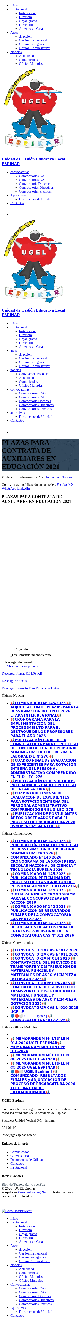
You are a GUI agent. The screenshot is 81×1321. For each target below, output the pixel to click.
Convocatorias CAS (32, 176)
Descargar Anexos (14, 681)
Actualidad (26, 56)
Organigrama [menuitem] (28, 1234)
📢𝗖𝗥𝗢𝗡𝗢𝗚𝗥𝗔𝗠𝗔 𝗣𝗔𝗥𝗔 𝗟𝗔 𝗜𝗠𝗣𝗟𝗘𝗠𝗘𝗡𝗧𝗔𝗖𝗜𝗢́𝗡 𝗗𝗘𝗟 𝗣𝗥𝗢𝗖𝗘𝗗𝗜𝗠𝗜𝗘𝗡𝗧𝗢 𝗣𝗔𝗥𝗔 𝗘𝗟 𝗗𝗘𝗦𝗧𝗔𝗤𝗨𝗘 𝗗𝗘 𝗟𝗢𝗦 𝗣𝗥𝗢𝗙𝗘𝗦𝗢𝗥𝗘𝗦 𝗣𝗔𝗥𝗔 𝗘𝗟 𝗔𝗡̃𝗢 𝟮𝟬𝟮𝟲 (41, 728)
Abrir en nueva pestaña (22, 666)
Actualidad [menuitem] (26, 1269)
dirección (25, 36)
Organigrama (28, 21)
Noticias (16, 52)
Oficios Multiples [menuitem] (31, 1276)
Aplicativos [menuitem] (18, 1308)
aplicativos (17, 412)
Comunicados (28, 60)
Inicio (14, 5)
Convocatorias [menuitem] (20, 1284)
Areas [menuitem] (14, 1245)
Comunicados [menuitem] (28, 1273)
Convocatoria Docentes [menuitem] (35, 1296)
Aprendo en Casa (31, 28)
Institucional (18, 9)
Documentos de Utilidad (35, 199)
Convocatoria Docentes (35, 183)
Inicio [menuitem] (14, 1218)
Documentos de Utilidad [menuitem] (35, 1311)
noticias (15, 370)
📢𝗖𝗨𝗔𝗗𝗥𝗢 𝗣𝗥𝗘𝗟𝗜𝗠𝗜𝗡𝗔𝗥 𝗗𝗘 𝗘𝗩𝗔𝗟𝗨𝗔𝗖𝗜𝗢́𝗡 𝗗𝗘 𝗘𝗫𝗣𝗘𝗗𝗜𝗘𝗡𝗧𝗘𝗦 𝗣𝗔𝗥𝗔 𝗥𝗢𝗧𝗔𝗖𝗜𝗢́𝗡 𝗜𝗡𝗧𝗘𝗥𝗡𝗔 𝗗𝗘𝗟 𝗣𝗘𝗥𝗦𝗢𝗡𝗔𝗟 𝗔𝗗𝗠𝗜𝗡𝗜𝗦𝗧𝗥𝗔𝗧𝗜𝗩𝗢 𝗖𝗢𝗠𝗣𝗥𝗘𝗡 (41, 801)
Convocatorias (20, 1156)
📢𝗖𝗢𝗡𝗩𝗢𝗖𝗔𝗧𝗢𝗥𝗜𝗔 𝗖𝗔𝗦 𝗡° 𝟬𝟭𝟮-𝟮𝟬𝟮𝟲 (44, 950)
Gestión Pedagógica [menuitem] (32, 1257)
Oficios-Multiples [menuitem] (31, 1280)
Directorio (26, 25)
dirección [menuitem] (25, 1249)
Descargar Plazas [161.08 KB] (22, 673)
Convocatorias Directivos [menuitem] (36, 1300)
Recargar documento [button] (18, 662)
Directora (25, 17)
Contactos (17, 203)
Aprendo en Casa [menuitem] (31, 1241)
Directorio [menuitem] (26, 1238)
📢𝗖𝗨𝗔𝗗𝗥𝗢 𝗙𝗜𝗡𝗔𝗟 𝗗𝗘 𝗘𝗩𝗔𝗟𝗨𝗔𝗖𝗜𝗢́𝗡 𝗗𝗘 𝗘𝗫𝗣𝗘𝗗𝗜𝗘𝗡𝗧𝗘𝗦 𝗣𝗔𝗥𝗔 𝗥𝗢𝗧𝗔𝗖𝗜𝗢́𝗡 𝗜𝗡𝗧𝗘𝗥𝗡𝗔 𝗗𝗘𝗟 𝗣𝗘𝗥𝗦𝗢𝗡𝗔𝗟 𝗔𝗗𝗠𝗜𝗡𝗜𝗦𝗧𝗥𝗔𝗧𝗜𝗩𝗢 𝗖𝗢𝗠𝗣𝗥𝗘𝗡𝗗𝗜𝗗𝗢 (43, 769)
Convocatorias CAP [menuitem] (32, 1292)
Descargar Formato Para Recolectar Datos (30, 688)
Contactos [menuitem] (17, 1315)
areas (13, 350)
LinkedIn (23, 488)
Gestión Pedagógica (32, 44)
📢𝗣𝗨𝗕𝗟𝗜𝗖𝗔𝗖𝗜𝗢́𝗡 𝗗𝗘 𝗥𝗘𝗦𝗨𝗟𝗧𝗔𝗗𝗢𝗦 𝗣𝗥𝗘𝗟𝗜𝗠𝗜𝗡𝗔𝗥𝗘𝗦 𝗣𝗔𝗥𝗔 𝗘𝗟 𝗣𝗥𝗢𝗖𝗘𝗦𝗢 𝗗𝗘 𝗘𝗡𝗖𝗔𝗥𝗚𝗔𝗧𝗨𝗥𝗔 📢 (43, 785)
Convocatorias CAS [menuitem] (32, 1288)
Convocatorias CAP (32, 180)
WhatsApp (9, 488)
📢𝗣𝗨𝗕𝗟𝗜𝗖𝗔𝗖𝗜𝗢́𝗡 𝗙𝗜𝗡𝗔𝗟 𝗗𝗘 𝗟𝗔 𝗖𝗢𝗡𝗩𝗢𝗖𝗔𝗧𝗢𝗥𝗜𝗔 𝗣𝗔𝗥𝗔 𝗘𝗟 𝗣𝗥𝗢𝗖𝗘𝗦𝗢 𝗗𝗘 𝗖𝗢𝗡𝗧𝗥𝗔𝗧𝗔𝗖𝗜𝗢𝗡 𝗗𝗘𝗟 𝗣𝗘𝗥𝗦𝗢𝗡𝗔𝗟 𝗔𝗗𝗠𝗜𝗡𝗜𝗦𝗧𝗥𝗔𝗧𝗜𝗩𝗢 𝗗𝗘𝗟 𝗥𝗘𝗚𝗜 (44, 748)
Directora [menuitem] (25, 1230)
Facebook (64, 484)
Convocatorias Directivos (36, 187)
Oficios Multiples (31, 63)
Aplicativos (18, 195)
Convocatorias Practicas (35, 191)
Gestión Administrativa (34, 48)
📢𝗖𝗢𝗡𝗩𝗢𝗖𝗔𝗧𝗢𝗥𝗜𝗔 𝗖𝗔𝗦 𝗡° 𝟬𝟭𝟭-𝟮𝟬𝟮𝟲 (44, 954)
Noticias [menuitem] (16, 1265)
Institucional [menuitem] (18, 1222)
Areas (14, 32)
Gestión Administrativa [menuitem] (34, 1261)
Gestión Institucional (33, 40)
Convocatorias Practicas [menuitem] (35, 1304)
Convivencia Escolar (33, 374)
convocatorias (19, 172)
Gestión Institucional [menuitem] (33, 1253)
